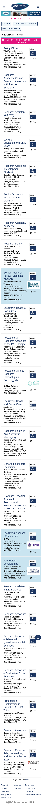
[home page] (20, 10)
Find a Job (4, 785)
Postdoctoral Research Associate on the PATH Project (15, 341)
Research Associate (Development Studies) (15, 169)
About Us (17, 785)
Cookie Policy (29, 791)
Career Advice (5, 791)
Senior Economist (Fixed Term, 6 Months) (13, 197)
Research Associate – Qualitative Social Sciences (15, 673)
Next (27, 780)
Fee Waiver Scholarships (11, 562)
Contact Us (18, 788)
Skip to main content (9, 2)
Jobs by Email (6, 794)
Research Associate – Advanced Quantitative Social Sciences (15, 641)
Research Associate (15, 614)
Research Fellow (13, 243)
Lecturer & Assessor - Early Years (15, 534)
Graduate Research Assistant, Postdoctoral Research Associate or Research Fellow (15, 502)
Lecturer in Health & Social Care (15, 309)
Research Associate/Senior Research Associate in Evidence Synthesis (15, 81)
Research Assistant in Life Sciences (14, 588)
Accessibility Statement (33, 794)
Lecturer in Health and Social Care (13, 403)
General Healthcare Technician (14, 465)
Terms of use (29, 785)
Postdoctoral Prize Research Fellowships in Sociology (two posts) (14, 377)
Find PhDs (4, 788)
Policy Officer (11, 48)
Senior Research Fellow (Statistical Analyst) (13, 275)
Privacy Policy (30, 788)
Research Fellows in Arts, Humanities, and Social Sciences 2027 (15, 755)
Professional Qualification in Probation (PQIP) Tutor (13, 705)
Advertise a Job (6, 798)
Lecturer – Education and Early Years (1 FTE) (15, 142)
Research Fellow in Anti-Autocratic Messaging (14, 434)
